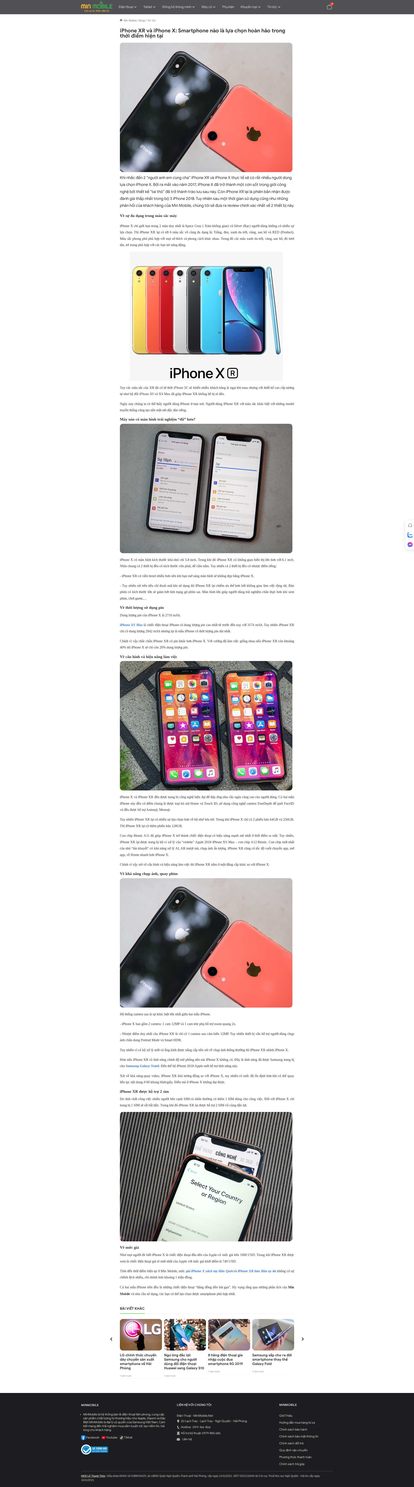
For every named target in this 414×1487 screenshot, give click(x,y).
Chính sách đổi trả (291, 1443)
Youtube (111, 1437)
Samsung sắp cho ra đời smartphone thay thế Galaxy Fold (272, 1359)
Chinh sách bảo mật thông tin (298, 1436)
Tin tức (272, 7)
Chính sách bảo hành (293, 1429)
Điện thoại (126, 7)
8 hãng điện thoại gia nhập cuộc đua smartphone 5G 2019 (225, 1359)
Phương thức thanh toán (295, 1457)
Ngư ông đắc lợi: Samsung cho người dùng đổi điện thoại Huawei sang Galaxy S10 (184, 1361)
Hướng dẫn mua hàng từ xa (297, 1422)
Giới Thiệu (286, 1416)
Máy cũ (207, 7)
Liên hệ (187, 1439)
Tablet (147, 7)
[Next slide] (302, 1339)
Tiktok (128, 1437)
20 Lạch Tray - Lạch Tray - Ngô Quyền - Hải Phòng (214, 1421)
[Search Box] (319, 7)
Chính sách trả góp (291, 1464)
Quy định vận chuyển (293, 1450)
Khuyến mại (249, 7)
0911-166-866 (201, 1427)
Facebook (92, 1437)
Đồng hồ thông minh (176, 7)
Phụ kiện (228, 7)
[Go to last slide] (111, 1339)
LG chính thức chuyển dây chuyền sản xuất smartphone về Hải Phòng (138, 1361)
